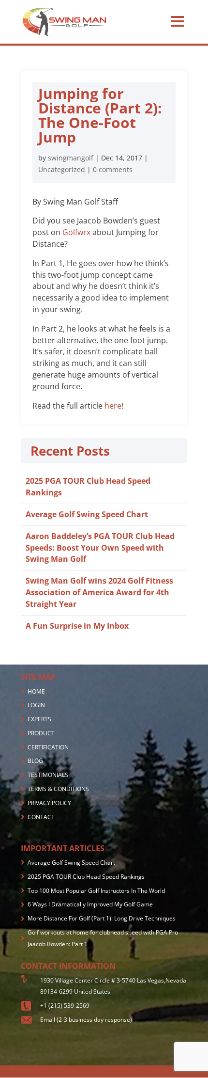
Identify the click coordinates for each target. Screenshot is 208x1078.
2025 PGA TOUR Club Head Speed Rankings (86, 876)
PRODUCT (41, 733)
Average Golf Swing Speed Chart (87, 514)
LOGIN (36, 705)
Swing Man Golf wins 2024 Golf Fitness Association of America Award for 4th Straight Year (99, 592)
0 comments (113, 169)
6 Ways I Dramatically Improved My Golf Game (90, 904)
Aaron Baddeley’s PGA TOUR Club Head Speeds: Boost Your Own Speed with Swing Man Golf (100, 548)
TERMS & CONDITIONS (58, 789)
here (112, 405)
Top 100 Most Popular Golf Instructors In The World (96, 891)
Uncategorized (61, 169)
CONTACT (41, 817)
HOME (36, 691)
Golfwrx (76, 232)
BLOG (35, 761)
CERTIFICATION (48, 747)
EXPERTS (39, 719)
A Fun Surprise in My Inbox (77, 625)
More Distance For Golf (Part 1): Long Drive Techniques (102, 918)
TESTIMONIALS (48, 775)
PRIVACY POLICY (49, 803)
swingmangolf (70, 157)
